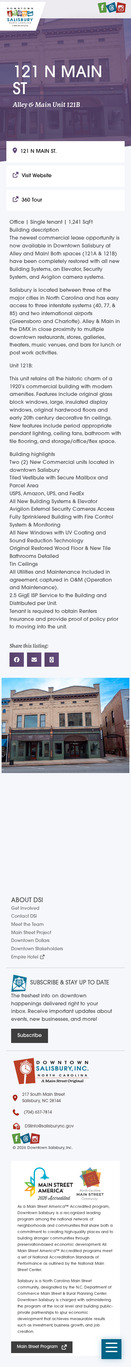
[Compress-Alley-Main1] (65, 725)
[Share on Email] (34, 659)
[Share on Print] (52, 659)
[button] (111, 1349)
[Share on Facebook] (17, 659)
